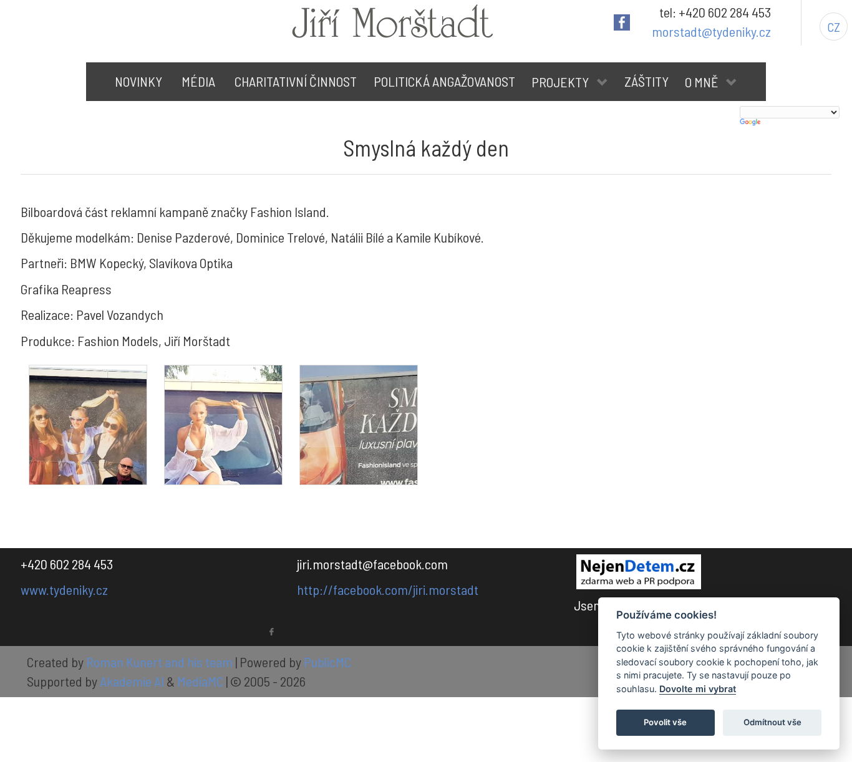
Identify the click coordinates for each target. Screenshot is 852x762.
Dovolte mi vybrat (697, 688)
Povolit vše (665, 722)
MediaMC (200, 681)
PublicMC (327, 661)
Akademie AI (132, 681)
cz (833, 26)
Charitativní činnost (296, 81)
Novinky (138, 81)
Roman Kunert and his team (160, 661)
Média (198, 81)
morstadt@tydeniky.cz (711, 31)
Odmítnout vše (772, 722)
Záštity (646, 81)
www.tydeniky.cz (64, 589)
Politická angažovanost (444, 81)
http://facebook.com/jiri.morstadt (387, 589)
